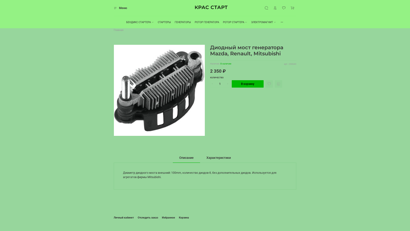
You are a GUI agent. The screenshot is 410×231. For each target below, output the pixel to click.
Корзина (184, 217)
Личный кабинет (124, 217)
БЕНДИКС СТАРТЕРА (138, 22)
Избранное (168, 217)
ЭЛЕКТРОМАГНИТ (262, 22)
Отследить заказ (148, 217)
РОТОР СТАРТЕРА (233, 22)
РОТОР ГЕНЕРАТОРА (207, 22)
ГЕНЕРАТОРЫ (183, 22)
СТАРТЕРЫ (164, 22)
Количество (217, 77)
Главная (118, 30)
